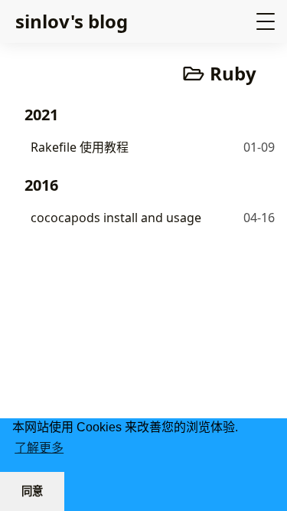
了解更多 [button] (39, 447)
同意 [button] (32, 491)
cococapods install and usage (116, 217)
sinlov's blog (71, 21)
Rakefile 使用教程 (80, 147)
